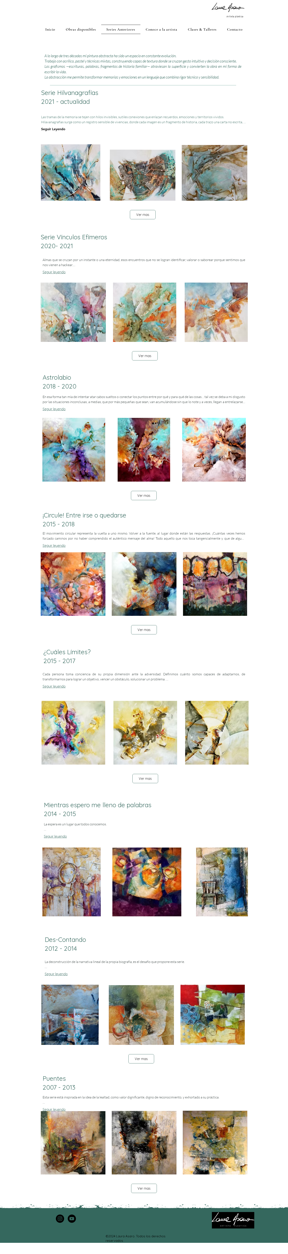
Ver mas (142, 215)
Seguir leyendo (54, 272)
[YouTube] (72, 1219)
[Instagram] (60, 1219)
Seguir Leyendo (53, 129)
